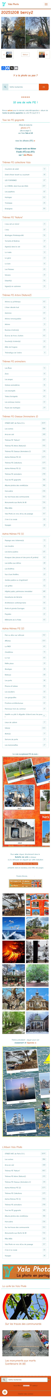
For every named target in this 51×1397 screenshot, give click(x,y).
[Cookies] (4, 1392)
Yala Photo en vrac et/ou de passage (25, 514)
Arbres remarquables (25, 319)
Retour (25, 55)
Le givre (25, 258)
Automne (25, 313)
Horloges (25, 197)
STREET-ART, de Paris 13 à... (25, 423)
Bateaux (25, 675)
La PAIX (25, 646)
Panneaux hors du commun (25, 709)
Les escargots (25, 391)
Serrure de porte (25, 739)
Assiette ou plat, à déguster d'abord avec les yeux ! (25, 715)
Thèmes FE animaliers (25, 474)
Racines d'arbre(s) (25, 330)
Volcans (25, 275)
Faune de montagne (25, 408)
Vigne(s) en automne (25, 286)
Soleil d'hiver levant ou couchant (25, 175)
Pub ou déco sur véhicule (25, 635)
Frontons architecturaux (25, 703)
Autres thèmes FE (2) (25, 457)
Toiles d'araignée (25, 396)
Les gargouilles (25, 697)
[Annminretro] (25, 883)
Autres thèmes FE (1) (25, 468)
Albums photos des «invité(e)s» (25, 485)
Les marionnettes (25, 745)
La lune (25, 264)
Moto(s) (25, 734)
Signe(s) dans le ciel (25, 247)
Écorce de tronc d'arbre (25, 336)
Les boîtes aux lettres (25, 563)
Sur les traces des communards (25, 497)
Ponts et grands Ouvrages (25, 608)
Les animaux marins (25, 402)
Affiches (25, 641)
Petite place (25, 663)
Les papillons (25, 192)
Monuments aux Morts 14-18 (25, 502)
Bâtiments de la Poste (25, 620)
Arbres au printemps (25, 302)
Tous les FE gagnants (25, 480)
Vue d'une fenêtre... (25, 574)
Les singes (25, 379)
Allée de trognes (25, 347)
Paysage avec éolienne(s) (25, 540)
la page (31, 876)
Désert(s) (25, 281)
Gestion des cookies (25, 1394)
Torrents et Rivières (25, 241)
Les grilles (25, 586)
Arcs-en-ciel (25, 434)
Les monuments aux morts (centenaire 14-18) (20, 1362)
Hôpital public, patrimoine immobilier (25, 591)
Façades (25, 614)
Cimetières (25, 652)
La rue (25, 658)
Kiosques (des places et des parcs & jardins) (25, 557)
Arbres (25, 324)
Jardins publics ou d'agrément (25, 580)
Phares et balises (25, 686)
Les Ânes (25, 368)
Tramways (25, 203)
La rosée (25, 252)
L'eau (25, 230)
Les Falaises (25, 269)
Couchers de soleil (25, 169)
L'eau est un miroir (25, 224)
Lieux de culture (25, 722)
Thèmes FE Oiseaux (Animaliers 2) (25, 451)
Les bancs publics (25, 552)
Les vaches (25, 429)
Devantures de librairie (25, 597)
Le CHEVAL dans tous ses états (25, 186)
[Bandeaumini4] (25, 1271)
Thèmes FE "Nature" (25, 440)
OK (44, 87)
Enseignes (25, 209)
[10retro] (25, 801)
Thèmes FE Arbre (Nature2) (25, 446)
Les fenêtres (25, 569)
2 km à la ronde (25, 519)
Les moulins (25, 546)
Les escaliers (25, 692)
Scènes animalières (25, 385)
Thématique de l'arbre (25, 353)
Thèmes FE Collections (25, 463)
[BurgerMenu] (46, 4)
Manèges (25, 669)
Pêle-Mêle (25, 508)
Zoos (25, 374)
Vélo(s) (25, 728)
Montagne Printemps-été (25, 235)
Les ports (25, 680)
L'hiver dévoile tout (25, 307)
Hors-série (25, 491)
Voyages (25, 525)
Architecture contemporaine (25, 603)
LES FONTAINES (25, 180)
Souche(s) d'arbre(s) (25, 341)
